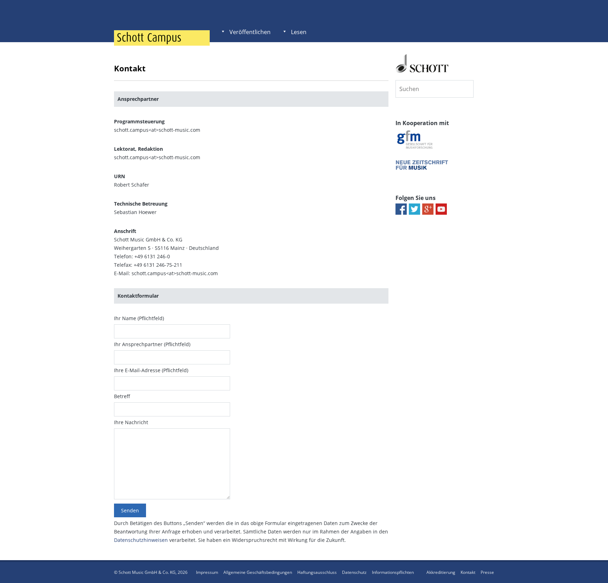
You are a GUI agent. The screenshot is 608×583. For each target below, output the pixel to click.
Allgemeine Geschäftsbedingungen (257, 572)
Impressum (207, 572)
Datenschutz (354, 572)
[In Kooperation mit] (414, 148)
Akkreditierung (440, 572)
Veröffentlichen (250, 32)
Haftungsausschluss (317, 572)
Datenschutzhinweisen (141, 540)
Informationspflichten (393, 572)
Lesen (298, 32)
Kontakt (468, 572)
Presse (487, 572)
